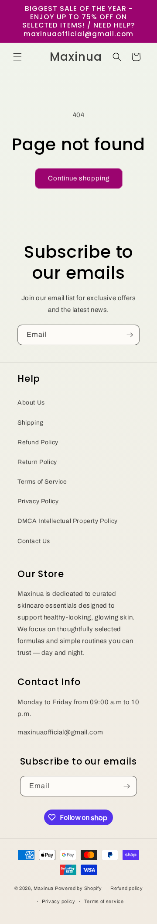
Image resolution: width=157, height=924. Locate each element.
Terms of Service (42, 481)
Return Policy (37, 462)
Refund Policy (37, 442)
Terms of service (104, 901)
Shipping (30, 422)
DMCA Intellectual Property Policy (67, 521)
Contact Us (33, 541)
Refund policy (126, 888)
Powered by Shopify (78, 887)
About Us (31, 402)
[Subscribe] (129, 335)
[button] (17, 56)
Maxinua (44, 887)
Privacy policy (58, 901)
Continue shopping (78, 178)
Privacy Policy (37, 501)
